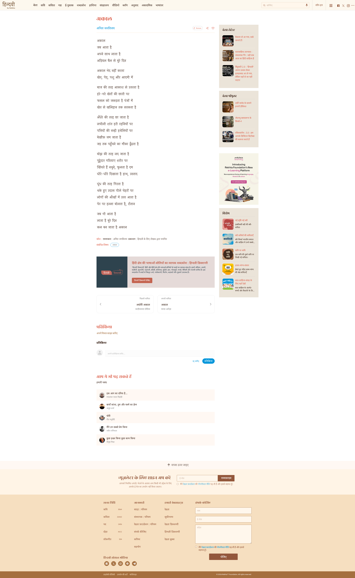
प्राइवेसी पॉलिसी (109, 574)
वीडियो (115, 5)
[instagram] (120, 563)
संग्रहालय (104, 5)
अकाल (114, 245)
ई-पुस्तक (69, 5)
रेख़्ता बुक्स (169, 539)
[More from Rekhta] (331, 5)
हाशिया (92, 5)
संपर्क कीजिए (140, 532)
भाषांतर (159, 5)
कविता (51, 5)
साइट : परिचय (140, 509)
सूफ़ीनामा (169, 517)
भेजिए (223, 556)
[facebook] (106, 563)
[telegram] (134, 563)
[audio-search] (307, 5)
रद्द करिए (196, 361)
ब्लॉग (125, 5)
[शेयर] (207, 28)
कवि (43, 5)
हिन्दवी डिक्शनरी (172, 532)
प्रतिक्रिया (208, 361)
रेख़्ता (167, 509)
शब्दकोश (81, 5)
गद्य (60, 5)
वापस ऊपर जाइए (180, 465)
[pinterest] (127, 563)
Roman (198, 28)
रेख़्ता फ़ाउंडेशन (189, 484)
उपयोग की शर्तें (122, 574)
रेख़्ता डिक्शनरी (171, 524)
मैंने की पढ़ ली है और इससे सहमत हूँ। (206, 484)
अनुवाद (134, 5)
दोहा (112, 532)
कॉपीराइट (133, 574)
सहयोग (137, 547)
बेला (35, 5)
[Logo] (8, 5)
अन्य (169, 5)
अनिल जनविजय (106, 28)
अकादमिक (147, 5)
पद (112, 524)
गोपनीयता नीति (204, 484)
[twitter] (113, 563)
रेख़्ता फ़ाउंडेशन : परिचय (145, 524)
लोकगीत (112, 539)
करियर (137, 539)
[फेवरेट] (213, 27)
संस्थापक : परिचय (142, 517)
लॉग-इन (319, 5)
